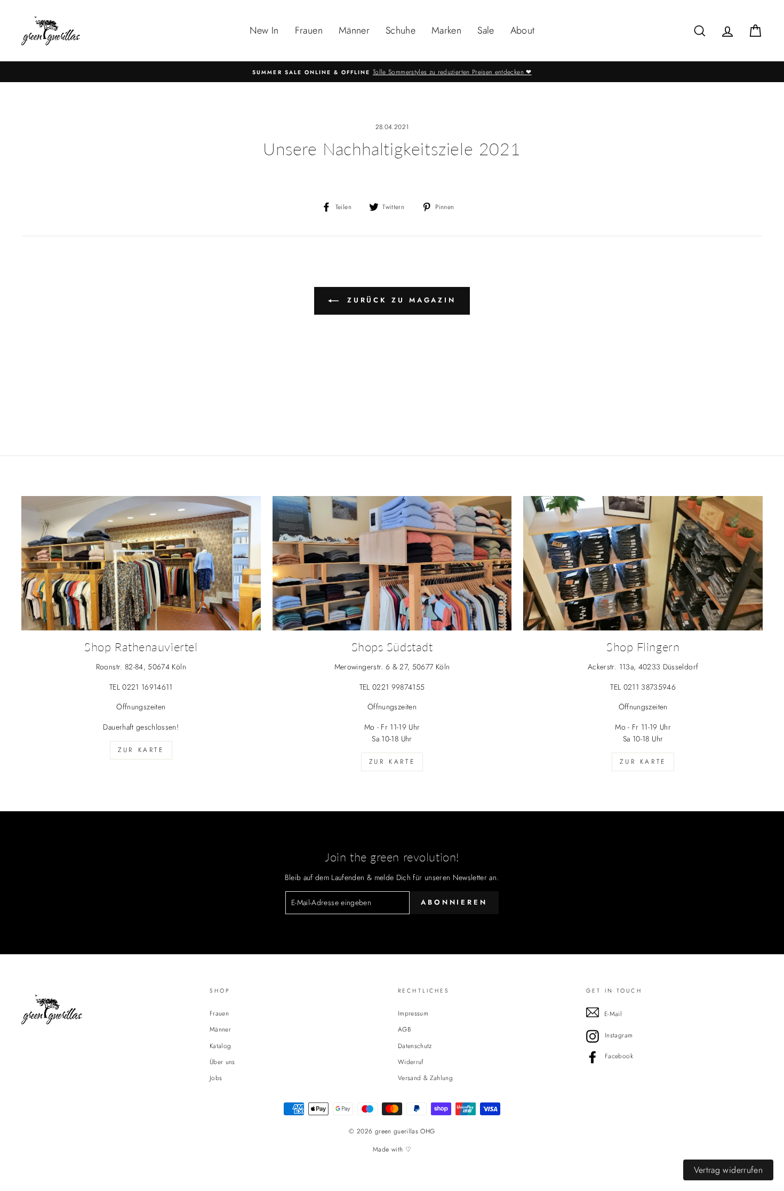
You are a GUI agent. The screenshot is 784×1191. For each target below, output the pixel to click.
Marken (446, 30)
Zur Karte (141, 750)
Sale (485, 30)
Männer (354, 30)
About (522, 30)
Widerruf (410, 1061)
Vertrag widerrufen (728, 1170)
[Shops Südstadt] (392, 563)
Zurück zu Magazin (399, 300)
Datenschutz (415, 1045)
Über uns (222, 1061)
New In (264, 30)
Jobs (216, 1077)
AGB (404, 1029)
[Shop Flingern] (643, 563)
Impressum (413, 1013)
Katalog (220, 1045)
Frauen (309, 30)
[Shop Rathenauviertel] (141, 563)
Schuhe (400, 30)
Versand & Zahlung (425, 1077)
